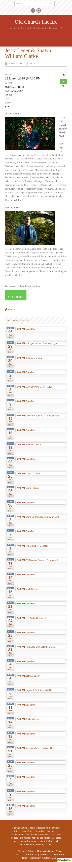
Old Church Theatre (36, 22)
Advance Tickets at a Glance (41, 851)
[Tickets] (63, 81)
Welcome (21, 851)
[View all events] (63, 74)
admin (32, 63)
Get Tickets (15, 296)
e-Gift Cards (28, 854)
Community (35, 858)
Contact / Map (49, 858)
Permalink (13, 309)
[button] (63, 86)
